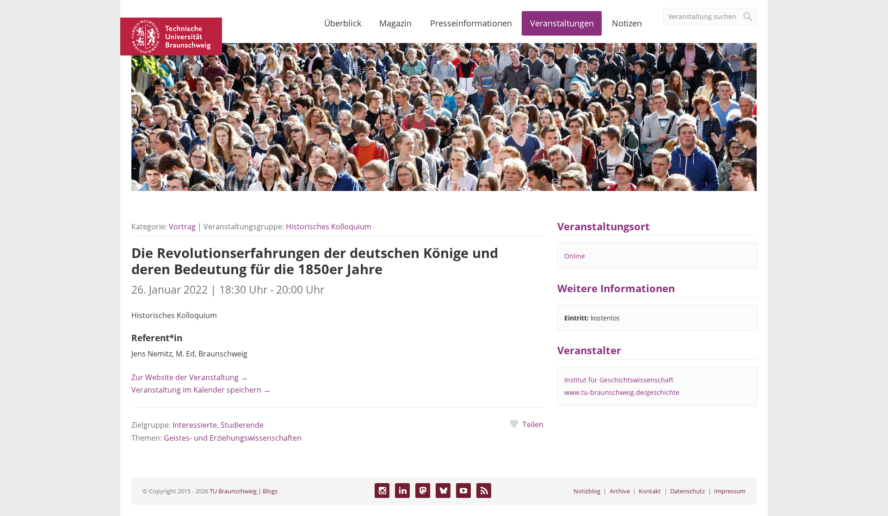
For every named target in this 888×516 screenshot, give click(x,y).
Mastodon (422, 490)
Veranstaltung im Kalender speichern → (201, 390)
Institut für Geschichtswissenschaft (618, 379)
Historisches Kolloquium (328, 226)
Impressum (730, 491)
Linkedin (402, 490)
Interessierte (195, 425)
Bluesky (443, 490)
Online (574, 256)
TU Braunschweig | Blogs (244, 491)
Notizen (627, 23)
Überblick (342, 23)
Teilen (533, 424)
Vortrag (182, 226)
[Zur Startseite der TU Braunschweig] (171, 36)
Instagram (382, 490)
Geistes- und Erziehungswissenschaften (233, 438)
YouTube (463, 490)
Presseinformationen (471, 23)
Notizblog (587, 491)
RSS (483, 490)
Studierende (242, 425)
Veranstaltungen (562, 23)
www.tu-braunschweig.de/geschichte (621, 392)
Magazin (395, 23)
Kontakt (650, 491)
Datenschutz (687, 491)
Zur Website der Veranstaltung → (189, 377)
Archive (620, 491)
